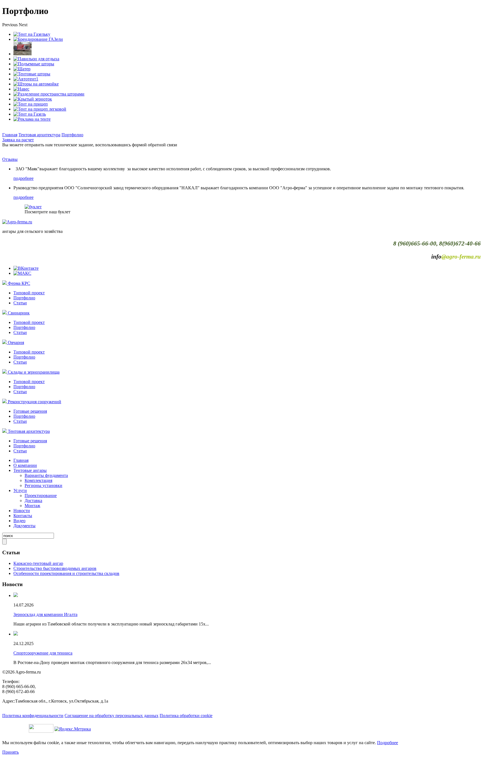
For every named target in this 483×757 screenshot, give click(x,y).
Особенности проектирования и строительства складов (66, 573)
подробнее (23, 178)
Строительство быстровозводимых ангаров (54, 568)
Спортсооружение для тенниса (42, 653)
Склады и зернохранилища (34, 372)
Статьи (20, 302)
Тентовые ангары (30, 470)
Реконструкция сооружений (34, 401)
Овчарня (16, 342)
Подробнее (387, 742)
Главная (9, 134)
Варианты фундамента (46, 475)
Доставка (33, 500)
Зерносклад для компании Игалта (45, 614)
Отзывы (10, 159)
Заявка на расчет (18, 139)
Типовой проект (29, 292)
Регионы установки (43, 485)
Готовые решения (30, 411)
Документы (24, 525)
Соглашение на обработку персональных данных (111, 715)
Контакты (22, 515)
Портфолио (72, 134)
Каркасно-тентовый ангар (38, 563)
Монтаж (32, 505)
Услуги (20, 490)
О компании (25, 465)
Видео (19, 520)
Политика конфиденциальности (32, 715)
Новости (21, 510)
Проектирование (41, 495)
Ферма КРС (19, 283)
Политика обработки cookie (186, 715)
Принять (10, 752)
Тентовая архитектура (39, 134)
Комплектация (38, 480)
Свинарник (19, 313)
